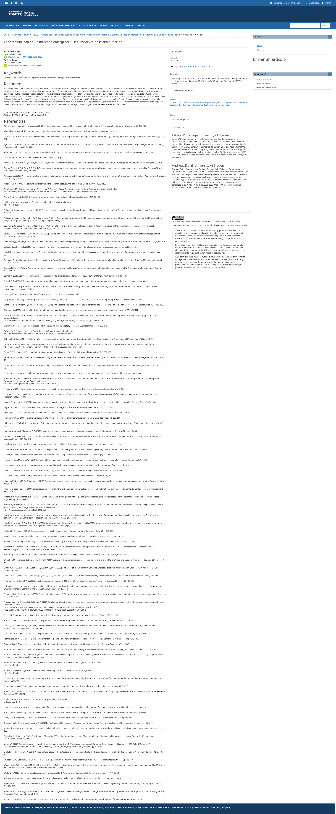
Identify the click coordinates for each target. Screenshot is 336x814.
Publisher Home (281, 2)
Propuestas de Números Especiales (55, 25)
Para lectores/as (264, 79)
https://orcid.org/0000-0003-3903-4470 (25, 65)
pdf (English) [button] (177, 52)
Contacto (142, 25)
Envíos (27, 25)
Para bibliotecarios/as (266, 87)
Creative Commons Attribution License (196, 235)
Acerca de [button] (12, 25)
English (260, 50)
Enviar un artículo (292, 65)
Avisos (129, 25)
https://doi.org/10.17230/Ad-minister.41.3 (192, 66)
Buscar (325, 25)
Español (298, 2)
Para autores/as (264, 83)
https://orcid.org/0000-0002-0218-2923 (25, 57)
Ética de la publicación (93, 25)
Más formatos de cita (184, 90)
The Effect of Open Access (203, 267)
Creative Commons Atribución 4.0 (227, 221)
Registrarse (313, 2)
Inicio (6, 34)
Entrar (327, 2)
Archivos (116, 25)
